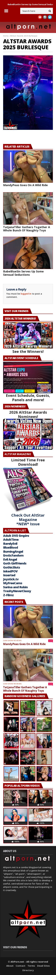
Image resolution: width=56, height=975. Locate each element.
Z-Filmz (8, 595)
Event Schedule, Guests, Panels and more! (28, 397)
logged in (26, 293)
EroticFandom (13, 555)
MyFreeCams (12, 583)
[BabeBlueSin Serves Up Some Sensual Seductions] (28, 253)
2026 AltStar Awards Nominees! (28, 414)
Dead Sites (43, 965)
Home (5, 36)
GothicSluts (11, 567)
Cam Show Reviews (12, 640)
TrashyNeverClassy (17, 591)
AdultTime (11, 539)
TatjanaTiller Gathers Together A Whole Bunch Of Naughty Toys (26, 228)
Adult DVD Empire (16, 536)
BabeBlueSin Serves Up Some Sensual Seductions (23, 272)
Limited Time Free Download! (28, 462)
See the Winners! (28, 351)
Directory (28, 970)
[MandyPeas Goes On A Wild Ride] (28, 166)
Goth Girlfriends (14, 563)
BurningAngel (13, 551)
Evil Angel (10, 559)
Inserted (9, 575)
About (10, 965)
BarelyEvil (10, 543)
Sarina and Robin (15, 587)
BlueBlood (10, 547)
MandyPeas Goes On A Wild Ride (25, 185)
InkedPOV (10, 571)
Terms (31, 965)
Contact (20, 965)
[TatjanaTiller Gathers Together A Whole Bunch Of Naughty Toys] (28, 208)
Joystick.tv (11, 579)
